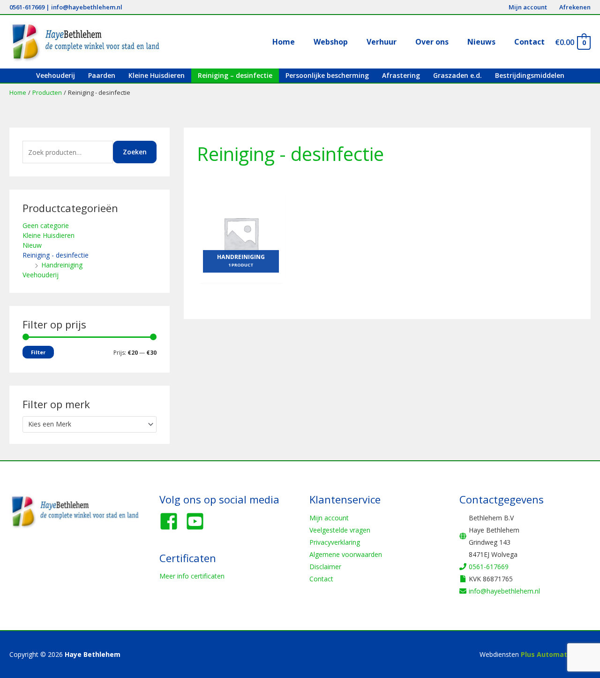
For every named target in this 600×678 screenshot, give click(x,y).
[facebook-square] (171, 521)
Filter (38, 352)
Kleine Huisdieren (48, 235)
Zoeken (135, 151)
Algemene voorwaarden (345, 554)
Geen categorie (45, 225)
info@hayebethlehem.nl (86, 7)
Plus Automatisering (556, 654)
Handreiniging (61, 264)
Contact (321, 578)
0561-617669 (27, 7)
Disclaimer (325, 566)
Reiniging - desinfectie (55, 255)
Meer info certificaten (192, 575)
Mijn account (329, 517)
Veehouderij (40, 274)
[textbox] (85, 424)
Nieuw (32, 245)
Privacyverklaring (334, 542)
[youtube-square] (198, 521)
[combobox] (89, 424)
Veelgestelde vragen (339, 530)
